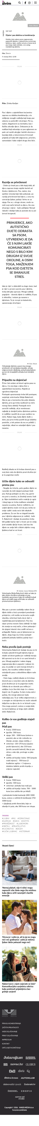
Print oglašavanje (10, 1035)
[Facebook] (24, 2)
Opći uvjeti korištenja (11, 1047)
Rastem (3, 33)
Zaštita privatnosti (10, 1027)
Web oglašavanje (9, 1031)
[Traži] (19, 2)
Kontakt (5, 1043)
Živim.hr (8, 53)
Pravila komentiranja (11, 1023)
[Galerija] (19, 16)
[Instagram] (30, 2)
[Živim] (6, 3)
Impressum (7, 1039)
